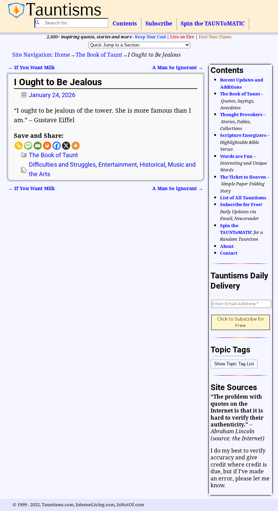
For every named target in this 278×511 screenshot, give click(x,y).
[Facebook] (57, 146)
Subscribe (158, 23)
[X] (66, 146)
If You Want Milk (31, 67)
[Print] (47, 146)
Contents (125, 23)
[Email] (38, 146)
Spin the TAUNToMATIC (213, 23)
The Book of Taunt (99, 55)
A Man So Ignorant (177, 67)
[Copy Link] (19, 146)
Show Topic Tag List (234, 363)
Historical (152, 164)
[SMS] (28, 146)
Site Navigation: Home (41, 55)
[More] (76, 146)
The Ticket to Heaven (243, 177)
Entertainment (117, 164)
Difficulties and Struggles (62, 164)
